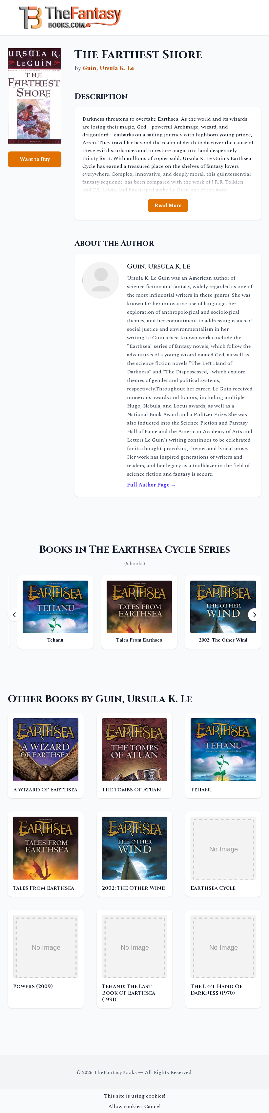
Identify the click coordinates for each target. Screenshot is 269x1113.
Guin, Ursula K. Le (108, 68)
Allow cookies (125, 1106)
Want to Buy (35, 159)
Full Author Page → (151, 485)
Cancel (152, 1106)
